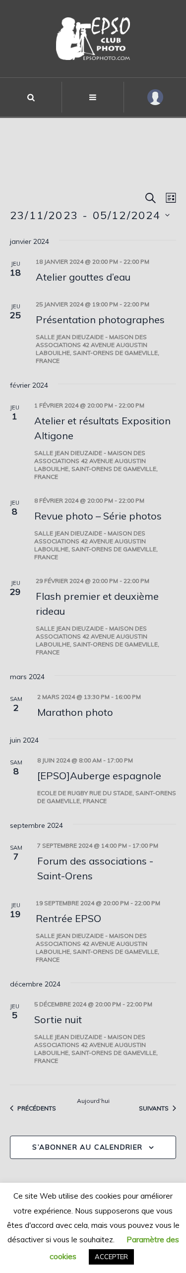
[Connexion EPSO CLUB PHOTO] (155, 97)
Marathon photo (75, 712)
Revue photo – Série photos (98, 516)
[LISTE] (169, 198)
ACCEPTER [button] (111, 1257)
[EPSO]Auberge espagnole (99, 775)
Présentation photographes (100, 319)
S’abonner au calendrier (87, 1147)
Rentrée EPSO (68, 918)
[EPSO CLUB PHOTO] (93, 38)
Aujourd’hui (93, 1100)
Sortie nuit (58, 1019)
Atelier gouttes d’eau (83, 277)
